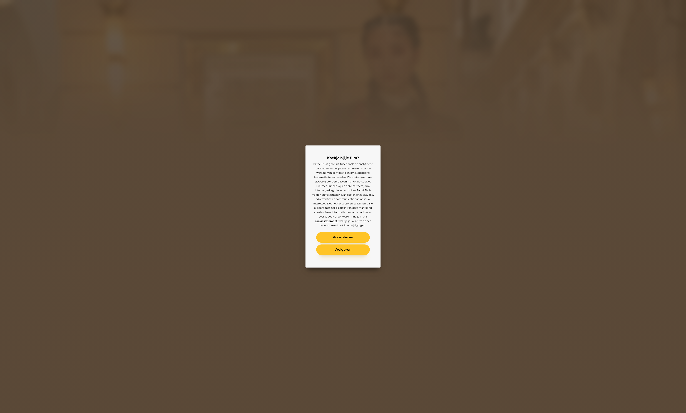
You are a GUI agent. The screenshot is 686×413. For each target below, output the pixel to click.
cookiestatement (326, 221)
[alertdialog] (343, 206)
